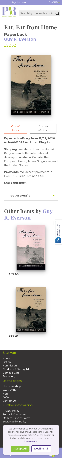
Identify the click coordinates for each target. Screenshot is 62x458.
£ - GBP (53, 2)
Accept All (20, 448)
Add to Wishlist (43, 128)
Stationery (9, 376)
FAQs (6, 397)
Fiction (7, 362)
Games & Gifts (11, 372)
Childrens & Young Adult (18, 369)
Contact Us (9, 400)
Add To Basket (22, 279)
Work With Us (11, 390)
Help (6, 393)
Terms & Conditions (14, 414)
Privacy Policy (11, 410)
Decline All (41, 448)
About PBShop (12, 386)
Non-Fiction (10, 365)
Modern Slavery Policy (16, 418)
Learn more (30, 441)
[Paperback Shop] (9, 12)
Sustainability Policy (14, 421)
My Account (19, 2)
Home (6, 358)
